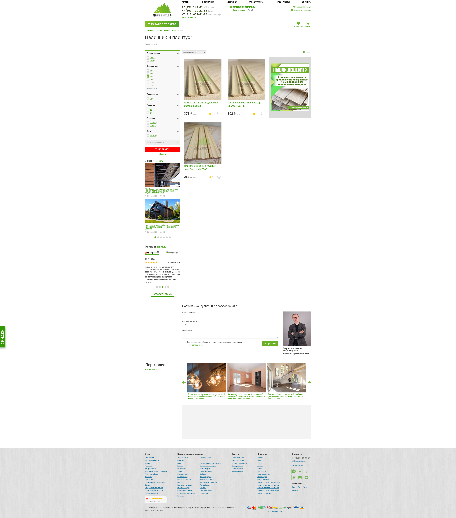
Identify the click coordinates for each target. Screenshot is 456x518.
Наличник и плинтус (184, 490)
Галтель (153, 123)
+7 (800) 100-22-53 (194, 10)
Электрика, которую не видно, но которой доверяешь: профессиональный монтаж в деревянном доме (206, 396)
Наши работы (283, 2)
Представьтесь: (189, 312)
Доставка (232, 2)
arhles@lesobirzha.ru (244, 6)
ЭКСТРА (153, 136)
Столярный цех (237, 466)
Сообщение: (187, 330)
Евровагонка (181, 468)
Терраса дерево (205, 477)
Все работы (151, 369)
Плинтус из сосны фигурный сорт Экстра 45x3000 (200, 167)
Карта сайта (261, 471)
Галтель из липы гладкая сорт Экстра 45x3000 (201, 104)
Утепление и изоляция (208, 482)
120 (151, 85)
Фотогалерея (262, 477)
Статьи (259, 463)
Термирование (237, 471)
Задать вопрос (239, 10)
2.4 (151, 110)
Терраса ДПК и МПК (207, 479)
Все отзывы (161, 247)
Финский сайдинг (206, 490)
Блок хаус (180, 460)
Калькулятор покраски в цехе (268, 488)
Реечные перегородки (208, 466)
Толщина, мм (152, 94)
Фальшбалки (205, 485)
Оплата (147, 463)
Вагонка (180, 466)
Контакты (306, 2)
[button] (155, 237)
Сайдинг (203, 474)
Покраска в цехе (238, 457)
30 (151, 71)
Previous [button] (184, 382)
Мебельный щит (183, 488)
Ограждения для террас (186, 493)
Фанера (203, 488)
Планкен (180, 496)
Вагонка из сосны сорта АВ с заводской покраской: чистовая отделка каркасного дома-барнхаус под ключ (246, 396)
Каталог (260, 457)
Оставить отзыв (162, 294)
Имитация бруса (183, 474)
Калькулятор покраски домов (268, 485)
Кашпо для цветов (184, 479)
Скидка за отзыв (263, 474)
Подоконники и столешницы (210, 463)
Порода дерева (153, 53)
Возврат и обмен (151, 468)
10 (151, 99)
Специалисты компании (154, 488)
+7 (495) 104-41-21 (194, 7)
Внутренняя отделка (239, 463)
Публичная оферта (151, 474)
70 (151, 79)
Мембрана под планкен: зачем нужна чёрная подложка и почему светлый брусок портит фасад (161, 191)
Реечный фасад (205, 468)
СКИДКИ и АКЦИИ (264, 479)
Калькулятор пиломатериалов (268, 490)
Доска (179, 471)
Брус (179, 463)
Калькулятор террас (264, 493)
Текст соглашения (194, 345)
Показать (164, 149)
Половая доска (205, 457)
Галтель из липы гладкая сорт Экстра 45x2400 (245, 104)
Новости (260, 468)
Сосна (152, 58)
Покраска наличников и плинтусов (206, 435)
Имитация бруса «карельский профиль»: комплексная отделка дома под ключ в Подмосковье (286, 396)
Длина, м (151, 105)
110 (151, 82)
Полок (202, 460)
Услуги (185, 2)
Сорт (149, 131)
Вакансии (148, 485)
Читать (164, 275)
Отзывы (260, 466)
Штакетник (204, 493)
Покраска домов (238, 468)
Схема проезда (297, 465)
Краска (180, 482)
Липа (152, 61)
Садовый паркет (206, 471)
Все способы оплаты (276, 511)
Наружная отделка (238, 460)
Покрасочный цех (151, 493)
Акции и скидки (183, 457)
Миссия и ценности (152, 460)
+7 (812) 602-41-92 (194, 14)
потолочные (151, 45)
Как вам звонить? (190, 321)
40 (151, 74)
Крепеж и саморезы (184, 485)
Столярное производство (154, 490)
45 (151, 77)
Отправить (270, 343)
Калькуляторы (256, 2)
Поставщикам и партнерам (155, 482)
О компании (208, 2)
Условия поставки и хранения (156, 471)
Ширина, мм (152, 66)
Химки (295, 490)
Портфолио (149, 479)
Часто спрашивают (155, 142)
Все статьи (160, 161)
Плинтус (153, 126)
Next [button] (309, 382)
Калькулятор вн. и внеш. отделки (269, 482)
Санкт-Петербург (299, 487)
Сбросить (162, 154)
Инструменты (182, 477)
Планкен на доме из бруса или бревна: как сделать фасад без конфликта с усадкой (162, 227)
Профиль (151, 118)
